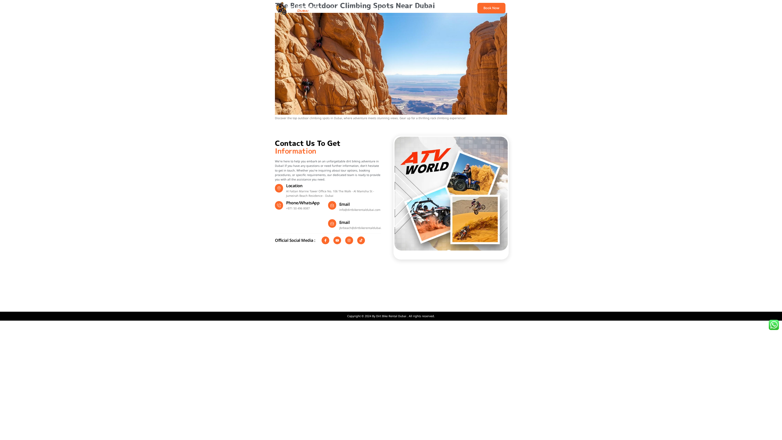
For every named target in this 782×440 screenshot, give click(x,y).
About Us (356, 8)
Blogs (445, 8)
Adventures (380, 8)
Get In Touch (423, 8)
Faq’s (401, 8)
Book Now (491, 8)
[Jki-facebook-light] (325, 240)
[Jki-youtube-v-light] (337, 240)
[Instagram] (349, 240)
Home (335, 8)
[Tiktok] (361, 240)
